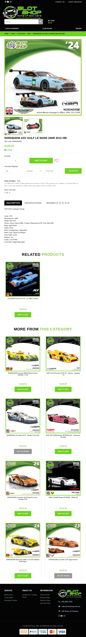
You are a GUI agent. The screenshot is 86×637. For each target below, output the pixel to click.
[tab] (13, 203)
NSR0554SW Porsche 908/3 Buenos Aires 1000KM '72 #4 (23, 374)
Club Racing (47, 28)
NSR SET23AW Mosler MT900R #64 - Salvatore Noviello (63, 436)
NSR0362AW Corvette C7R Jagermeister (63, 559)
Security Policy (45, 603)
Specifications (33, 203)
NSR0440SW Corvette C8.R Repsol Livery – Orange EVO (23, 498)
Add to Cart (41, 160)
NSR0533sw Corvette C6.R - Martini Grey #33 (23, 435)
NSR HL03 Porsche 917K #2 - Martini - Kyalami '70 (63, 374)
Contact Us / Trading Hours (29, 596)
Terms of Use (45, 595)
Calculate (73, 171)
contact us (60, 2)
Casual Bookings (12, 28)
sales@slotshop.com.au (70, 606)
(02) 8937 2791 (66, 602)
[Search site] (41, 21)
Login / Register (75, 2)
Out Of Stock (23, 451)
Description (13, 203)
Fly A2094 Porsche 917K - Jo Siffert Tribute (23, 298)
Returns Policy (45, 600)
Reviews (51, 203)
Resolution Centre (10, 600)
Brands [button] (79, 28)
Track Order (8, 597)
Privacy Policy (45, 597)
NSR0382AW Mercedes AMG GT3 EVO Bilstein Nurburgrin (23, 560)
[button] (56, 160)
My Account (8, 595)
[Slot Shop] (22, 12)
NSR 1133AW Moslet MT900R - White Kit (63, 497)
